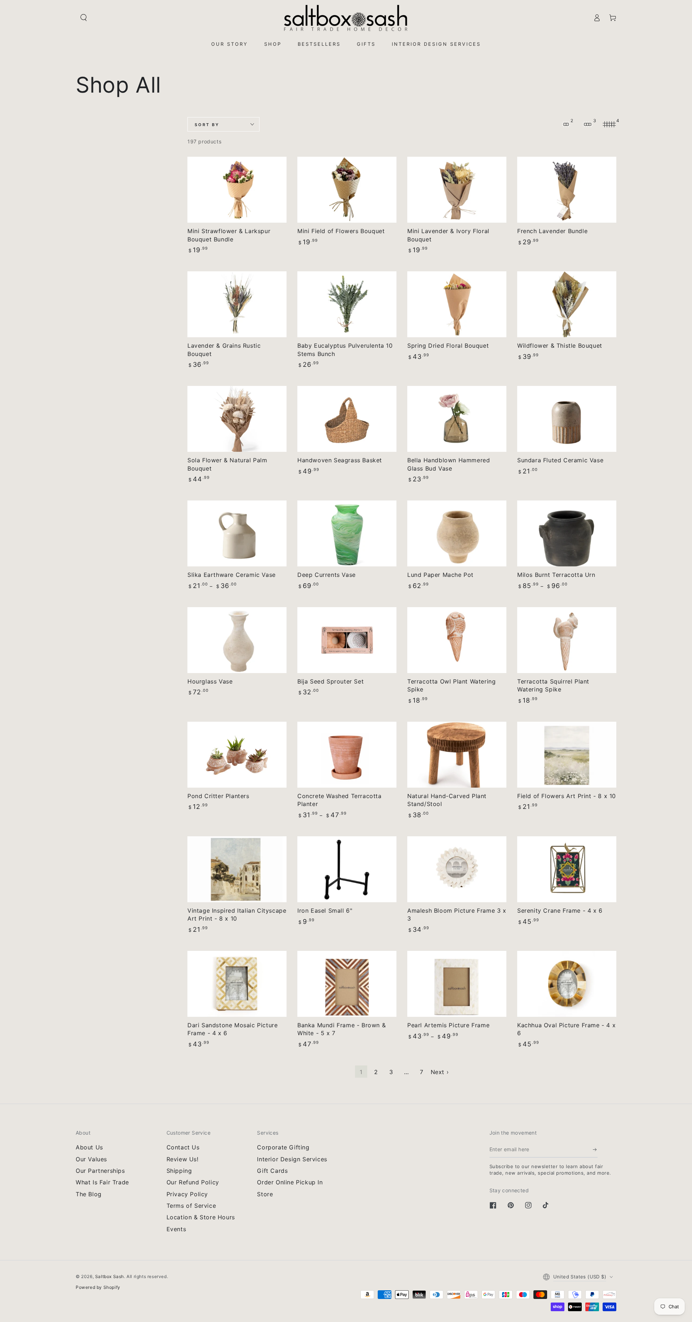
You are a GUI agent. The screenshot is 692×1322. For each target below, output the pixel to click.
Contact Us (183, 1147)
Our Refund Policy (193, 1182)
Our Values (91, 1159)
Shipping (179, 1170)
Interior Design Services (292, 1159)
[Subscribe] (595, 1149)
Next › (440, 1072)
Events (176, 1229)
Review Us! (183, 1159)
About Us (89, 1147)
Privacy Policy (187, 1194)
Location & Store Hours (201, 1217)
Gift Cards (272, 1170)
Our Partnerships (100, 1170)
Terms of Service (191, 1205)
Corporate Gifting (283, 1147)
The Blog (89, 1194)
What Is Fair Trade (102, 1182)
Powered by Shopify (98, 1287)
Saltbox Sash (109, 1276)
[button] (84, 18)
